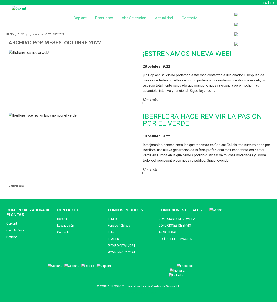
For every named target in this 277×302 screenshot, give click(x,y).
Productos (104, 18)
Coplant (80, 18)
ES (265, 2)
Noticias (11, 237)
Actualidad (164, 18)
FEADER (113, 239)
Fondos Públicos (119, 225)
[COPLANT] (55, 266)
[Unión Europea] (104, 266)
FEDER (112, 219)
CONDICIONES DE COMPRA (177, 219)
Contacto (189, 18)
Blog (21, 34)
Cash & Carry (15, 230)
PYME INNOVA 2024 (121, 252)
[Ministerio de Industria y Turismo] (71, 266)
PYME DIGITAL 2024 (121, 245)
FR (272, 2)
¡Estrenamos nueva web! (187, 53)
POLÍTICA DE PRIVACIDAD (176, 239)
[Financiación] (254, 18)
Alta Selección (134, 18)
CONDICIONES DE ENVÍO (175, 225)
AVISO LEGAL (168, 232)
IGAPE (112, 232)
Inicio (10, 34)
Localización (65, 225)
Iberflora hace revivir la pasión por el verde (202, 119)
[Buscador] (246, 27)
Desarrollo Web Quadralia (138, 293)
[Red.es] (87, 266)
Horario (62, 219)
